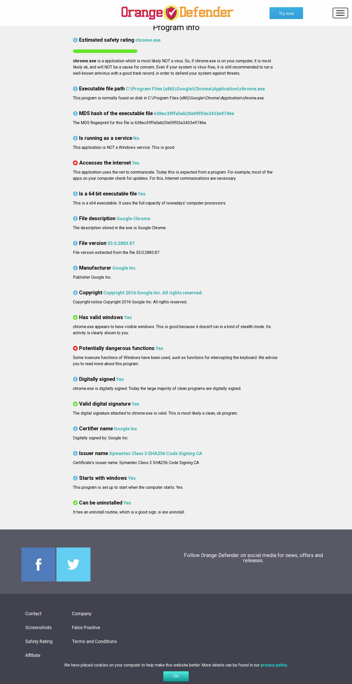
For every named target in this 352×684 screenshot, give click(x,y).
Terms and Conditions (94, 641)
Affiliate (32, 655)
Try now (286, 13)
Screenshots (38, 627)
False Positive (86, 627)
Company (81, 613)
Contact (33, 613)
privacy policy (274, 665)
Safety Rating (39, 641)
